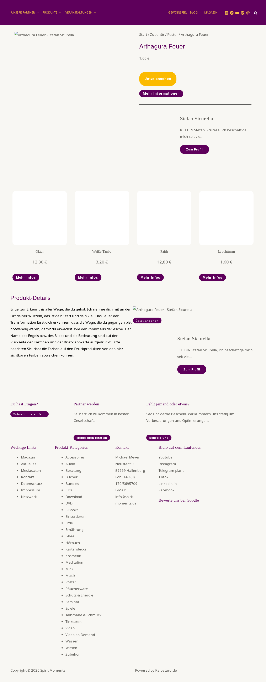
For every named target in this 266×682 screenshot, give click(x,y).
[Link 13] (133, 12)
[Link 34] (39, 218)
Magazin (28, 457)
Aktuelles (28, 463)
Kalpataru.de (166, 670)
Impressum (30, 490)
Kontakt (27, 477)
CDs (68, 490)
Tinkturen (73, 621)
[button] (36, 12)
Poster (172, 34)
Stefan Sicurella (196, 118)
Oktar (40, 251)
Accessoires (75, 457)
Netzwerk (29, 496)
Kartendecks (75, 549)
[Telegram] (232, 13)
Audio (70, 463)
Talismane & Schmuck (83, 614)
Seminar (72, 601)
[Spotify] (242, 13)
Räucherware (76, 588)
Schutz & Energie (79, 595)
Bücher (71, 477)
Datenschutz (31, 483)
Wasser (71, 641)
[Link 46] (162, 309)
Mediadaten (31, 470)
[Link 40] (164, 218)
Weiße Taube (101, 251)
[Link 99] (207, 520)
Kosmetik (73, 555)
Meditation (74, 562)
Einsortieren (75, 516)
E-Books (71, 509)
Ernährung (74, 529)
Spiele (70, 608)
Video (70, 628)
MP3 (69, 568)
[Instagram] (226, 13)
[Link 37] (102, 218)
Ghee (69, 536)
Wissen (71, 647)
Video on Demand (80, 634)
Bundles (72, 483)
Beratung (73, 470)
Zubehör (157, 34)
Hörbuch (72, 542)
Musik (70, 575)
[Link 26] (44, 34)
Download (73, 496)
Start (143, 34)
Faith (164, 251)
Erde (69, 523)
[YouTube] (237, 13)
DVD (69, 503)
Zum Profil (194, 149)
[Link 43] (226, 218)
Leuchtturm (226, 251)
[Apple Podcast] (248, 13)
